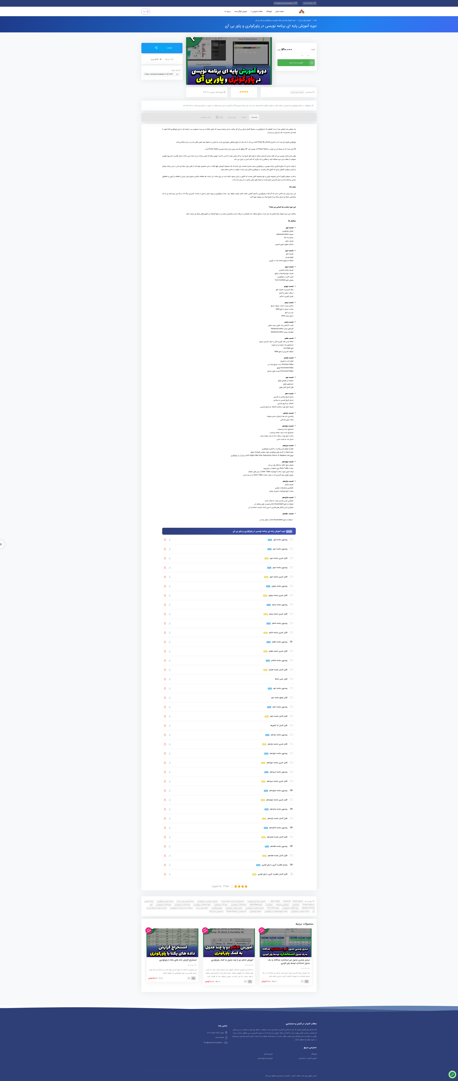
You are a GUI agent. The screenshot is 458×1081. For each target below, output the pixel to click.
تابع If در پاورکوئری (220, 904)
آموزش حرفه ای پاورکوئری (256, 901)
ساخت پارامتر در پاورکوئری (300, 911)
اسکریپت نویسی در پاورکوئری (207, 901)
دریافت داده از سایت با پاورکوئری (181, 908)
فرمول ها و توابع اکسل (265, 1058)
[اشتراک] (156, 48)
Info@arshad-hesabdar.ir (284, 3)
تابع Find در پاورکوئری (238, 904)
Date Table (275, 901)
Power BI (287, 901)
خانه (315, 20)
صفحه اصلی (279, 11)
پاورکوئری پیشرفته (282, 904)
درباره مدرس (232, 117)
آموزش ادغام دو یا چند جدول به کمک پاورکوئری (232, 960)
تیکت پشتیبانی (206, 117)
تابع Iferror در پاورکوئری (202, 904)
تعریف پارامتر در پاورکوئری (254, 908)
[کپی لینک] (177, 74)
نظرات (220, 117)
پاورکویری (269, 904)
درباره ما (227, 11)
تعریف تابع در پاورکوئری (234, 908)
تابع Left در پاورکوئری (182, 904)
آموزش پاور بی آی (305, 20)
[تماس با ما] (452, 1074)
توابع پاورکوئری (217, 908)
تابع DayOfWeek (256, 904)
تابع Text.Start (273, 908)
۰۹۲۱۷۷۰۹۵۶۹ (308, 3)
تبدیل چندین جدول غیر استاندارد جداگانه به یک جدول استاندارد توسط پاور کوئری (289, 961)
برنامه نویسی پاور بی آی (185, 901)
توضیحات (254, 117)
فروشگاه (269, 11)
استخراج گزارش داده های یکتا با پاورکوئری (178, 960)
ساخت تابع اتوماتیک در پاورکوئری (276, 911)
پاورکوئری (296, 904)
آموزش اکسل (268, 1054)
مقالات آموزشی (257, 11)
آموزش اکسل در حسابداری (308, 1058)
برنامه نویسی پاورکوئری (165, 901)
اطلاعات (243, 117)
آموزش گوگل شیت (240, 11)
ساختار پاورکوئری (255, 911)
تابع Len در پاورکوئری (163, 904)
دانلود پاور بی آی (202, 908)
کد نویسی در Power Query (236, 911)
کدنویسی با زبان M (216, 911)
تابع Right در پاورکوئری (290, 908)
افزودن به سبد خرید (296, 62)
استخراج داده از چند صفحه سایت (232, 901)
